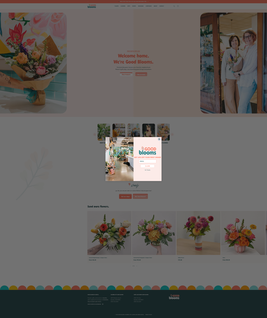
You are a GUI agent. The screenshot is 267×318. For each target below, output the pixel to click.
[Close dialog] (159, 139)
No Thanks (147, 170)
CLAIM (147, 166)
